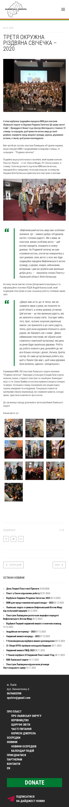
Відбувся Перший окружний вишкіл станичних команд (33, 623)
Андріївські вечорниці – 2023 (20, 631)
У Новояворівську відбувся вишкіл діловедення (30, 641)
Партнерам (14, 759)
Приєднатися (16, 755)
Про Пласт (14, 711)
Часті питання (21, 729)
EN (8, 768)
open (63, 9)
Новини (12, 742)
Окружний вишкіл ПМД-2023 (20, 650)
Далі (57, 565)
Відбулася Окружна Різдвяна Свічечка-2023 (28, 598)
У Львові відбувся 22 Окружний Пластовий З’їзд (30, 655)
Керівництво (20, 720)
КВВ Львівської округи (17, 659)
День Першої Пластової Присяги (22, 588)
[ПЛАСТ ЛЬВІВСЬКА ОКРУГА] (18, 9)
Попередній (15, 565)
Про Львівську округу (26, 716)
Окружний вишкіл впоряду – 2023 (22, 636)
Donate (34, 782)
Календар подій (22, 750)
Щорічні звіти (20, 724)
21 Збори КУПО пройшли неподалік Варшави (28, 645)
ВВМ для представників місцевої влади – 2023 (29, 602)
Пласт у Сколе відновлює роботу (23, 593)
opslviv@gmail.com (18, 697)
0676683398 (14, 693)
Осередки (13, 737)
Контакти (13, 763)
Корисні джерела (23, 733)
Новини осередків (23, 746)
